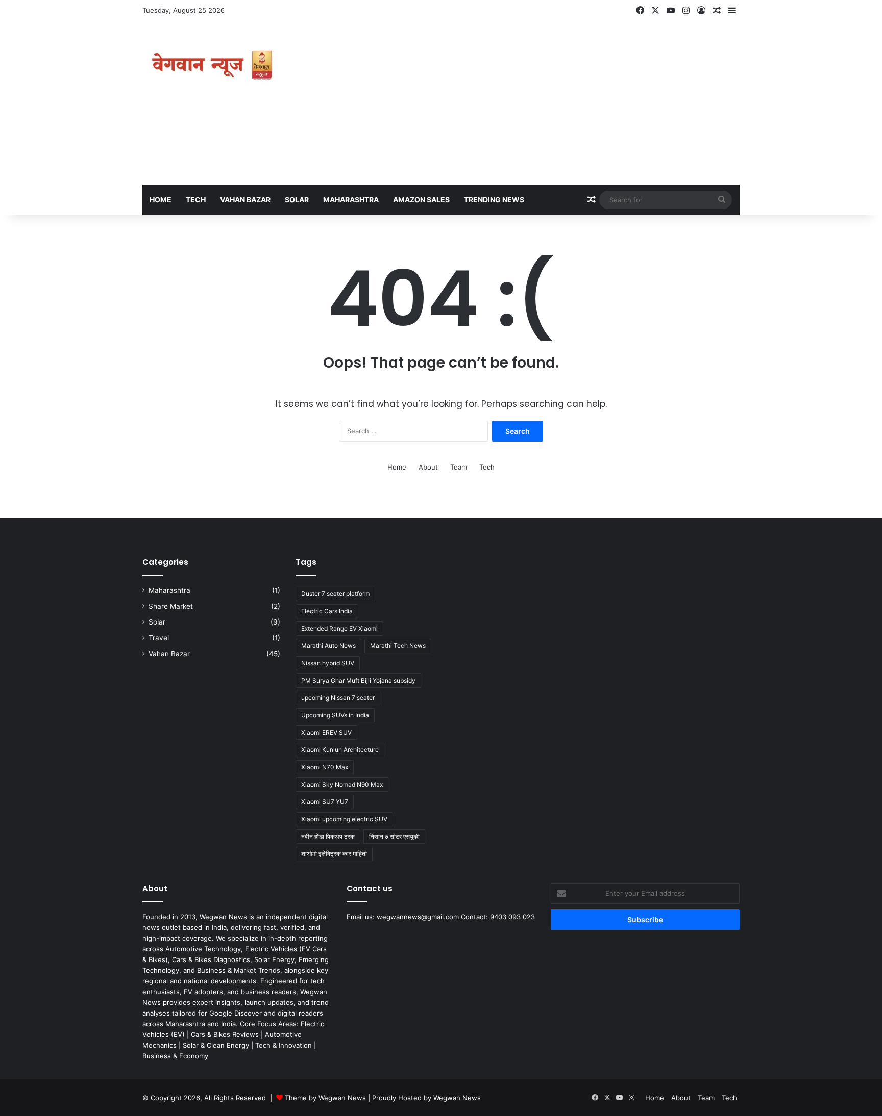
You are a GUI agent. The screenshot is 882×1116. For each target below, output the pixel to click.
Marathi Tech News (398, 646)
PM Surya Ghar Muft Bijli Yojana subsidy (358, 680)
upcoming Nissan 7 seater (338, 698)
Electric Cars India (327, 611)
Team (458, 467)
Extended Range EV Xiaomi (339, 628)
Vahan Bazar (245, 199)
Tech (196, 199)
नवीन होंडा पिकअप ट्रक (328, 836)
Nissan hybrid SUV (327, 663)
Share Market (171, 606)
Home (161, 199)
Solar (297, 199)
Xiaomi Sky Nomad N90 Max (342, 784)
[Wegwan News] (213, 65)
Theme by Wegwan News (325, 1098)
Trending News (494, 199)
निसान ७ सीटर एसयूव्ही (394, 836)
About (428, 467)
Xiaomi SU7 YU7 (324, 802)
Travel (159, 638)
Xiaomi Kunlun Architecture (340, 750)
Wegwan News (457, 1098)
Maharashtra (351, 199)
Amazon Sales (421, 199)
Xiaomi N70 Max (324, 767)
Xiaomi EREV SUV (326, 732)
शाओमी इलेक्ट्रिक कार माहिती (334, 854)
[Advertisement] (543, 103)
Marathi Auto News (328, 646)
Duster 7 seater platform (335, 594)
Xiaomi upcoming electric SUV (344, 819)
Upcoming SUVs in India (335, 715)
